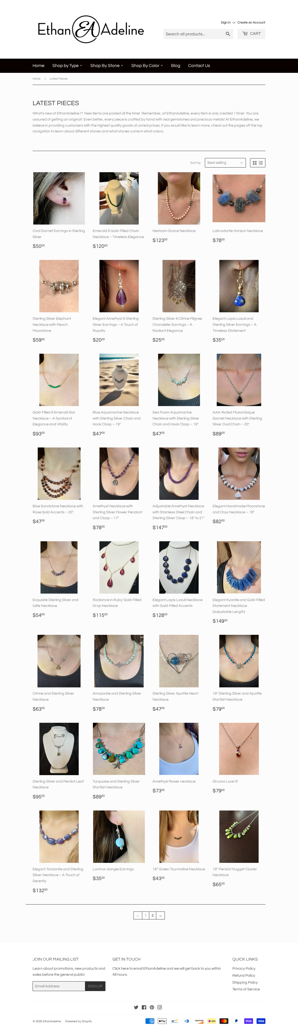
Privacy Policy (243, 968)
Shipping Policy (245, 982)
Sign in (226, 22)
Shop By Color (145, 65)
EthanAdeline (52, 1021)
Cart (255, 33)
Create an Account (251, 22)
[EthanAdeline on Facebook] (144, 1008)
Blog (175, 65)
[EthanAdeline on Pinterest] (151, 1008)
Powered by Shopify (78, 1021)
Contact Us (199, 65)
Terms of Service (246, 989)
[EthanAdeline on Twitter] (136, 1008)
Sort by (195, 163)
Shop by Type (66, 65)
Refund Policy (243, 975)
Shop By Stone (105, 65)
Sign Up (95, 986)
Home (38, 65)
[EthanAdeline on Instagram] (159, 1008)
